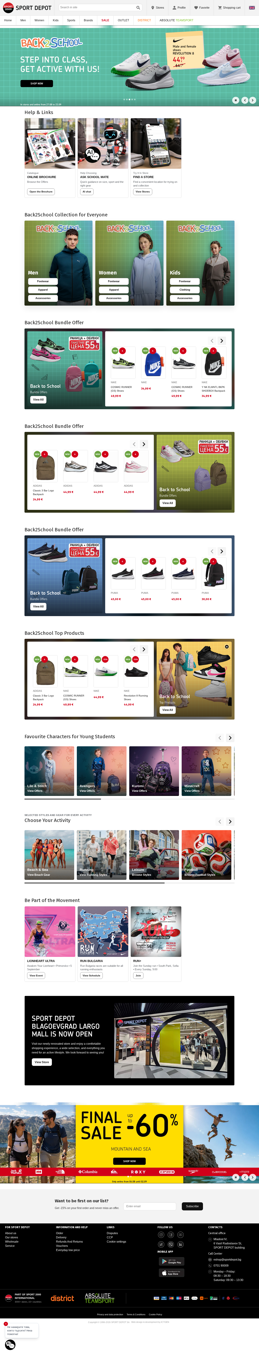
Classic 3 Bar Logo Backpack (43, 492)
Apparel (45, 290)
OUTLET (123, 20)
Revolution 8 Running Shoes (136, 697)
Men (23, 20)
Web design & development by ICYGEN (150, 1322)
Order (59, 1233)
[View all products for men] (58, 263)
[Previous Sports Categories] (219, 821)
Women (39, 20)
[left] (212, 341)
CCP (110, 1237)
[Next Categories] (230, 738)
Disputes (112, 1233)
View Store (42, 1062)
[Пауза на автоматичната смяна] (235, 100)
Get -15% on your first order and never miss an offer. (87, 1204)
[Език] (252, 7)
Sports (71, 20)
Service (10, 1245)
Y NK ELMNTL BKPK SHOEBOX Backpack (213, 389)
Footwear (45, 282)
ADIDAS (37, 485)
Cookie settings (116, 1241)
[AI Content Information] (227, 646)
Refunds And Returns (69, 1241)
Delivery (61, 1237)
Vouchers (62, 1245)
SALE (105, 20)
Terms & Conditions (136, 1314)
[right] (222, 341)
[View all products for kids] (200, 263)
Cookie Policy (155, 1314)
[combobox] (100, 7)
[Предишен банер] (244, 100)
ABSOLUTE (176, 20)
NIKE (113, 382)
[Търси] (138, 8)
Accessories (44, 299)
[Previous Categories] (219, 738)
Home (8, 20)
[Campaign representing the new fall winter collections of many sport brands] (129, 1142)
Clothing (187, 290)
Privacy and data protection (110, 1314)
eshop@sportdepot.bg (227, 1259)
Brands (88, 20)
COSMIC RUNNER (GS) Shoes (121, 389)
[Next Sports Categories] (230, 821)
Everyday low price (68, 1250)
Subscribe (192, 1206)
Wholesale (11, 1241)
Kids (55, 20)
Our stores (11, 1237)
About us (10, 1233)
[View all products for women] (129, 263)
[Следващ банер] (252, 100)
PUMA (114, 592)
